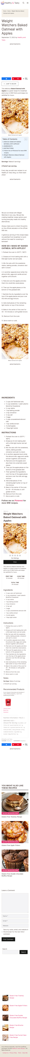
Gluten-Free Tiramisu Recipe (12, 817)
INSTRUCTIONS (9, 148)
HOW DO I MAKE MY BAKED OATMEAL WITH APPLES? (12, 143)
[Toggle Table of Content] (25, 139)
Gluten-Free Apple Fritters (11, 845)
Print (15, 562)
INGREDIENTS (8, 146)
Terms (19, 1052)
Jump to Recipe (10, 84)
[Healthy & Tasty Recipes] (10, 3)
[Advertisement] (15, 60)
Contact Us (5, 1052)
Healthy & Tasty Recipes (18, 1048)
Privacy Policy (13, 1052)
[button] (23, 3)
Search (4, 949)
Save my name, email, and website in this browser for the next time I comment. (15, 932)
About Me (24, 1052)
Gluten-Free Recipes (8, 813)
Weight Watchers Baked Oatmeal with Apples (14, 156)
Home (4, 11)
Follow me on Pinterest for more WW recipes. (15, 152)
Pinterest (19, 500)
